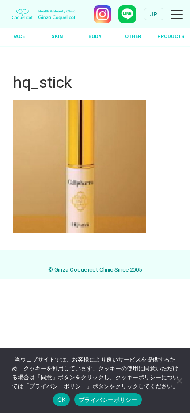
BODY (95, 36)
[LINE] (127, 14)
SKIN (57, 36)
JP (154, 14)
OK (61, 399)
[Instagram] (102, 14)
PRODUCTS (171, 36)
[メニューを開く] (177, 14)
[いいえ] (179, 380)
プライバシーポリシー (108, 399)
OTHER (133, 36)
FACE (19, 36)
